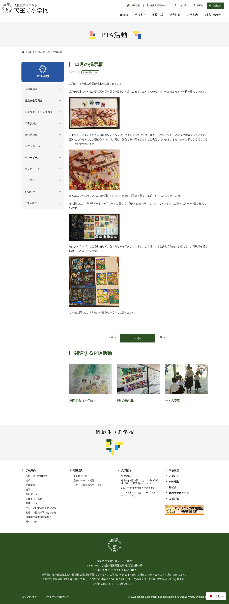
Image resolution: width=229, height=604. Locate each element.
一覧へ (137, 338)
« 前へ (112, 337)
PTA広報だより (33, 203)
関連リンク (31, 503)
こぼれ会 (182, 5)
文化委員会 (31, 134)
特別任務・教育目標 (36, 476)
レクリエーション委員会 (38, 111)
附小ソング (31, 521)
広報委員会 (31, 89)
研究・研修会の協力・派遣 (87, 485)
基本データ (31, 494)
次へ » (163, 337)
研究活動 (175, 14)
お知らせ (30, 191)
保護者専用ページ (159, 5)
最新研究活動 (80, 476)
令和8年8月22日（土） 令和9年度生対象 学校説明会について (139, 482)
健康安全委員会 (33, 100)
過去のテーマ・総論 (84, 480)
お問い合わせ (213, 14)
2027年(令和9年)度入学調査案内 (138, 487)
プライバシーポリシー (56, 596)
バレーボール (32, 157)
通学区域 (126, 476)
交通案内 (216, 5)
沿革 (28, 480)
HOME (124, 14)
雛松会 (199, 5)
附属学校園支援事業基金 (38, 517)
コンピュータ (32, 168)
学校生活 (157, 14)
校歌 (28, 489)
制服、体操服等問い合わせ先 (41, 512)
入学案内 (192, 14)
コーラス (30, 180)
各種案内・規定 (34, 498)
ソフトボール (32, 146)
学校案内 (140, 14)
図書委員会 (31, 123)
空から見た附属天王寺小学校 (41, 507)
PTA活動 (135, 5)
